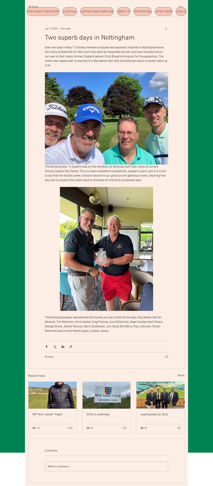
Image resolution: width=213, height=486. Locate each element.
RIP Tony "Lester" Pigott (47, 414)
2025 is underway (98, 414)
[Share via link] (71, 346)
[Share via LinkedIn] (62, 346)
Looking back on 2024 (154, 414)
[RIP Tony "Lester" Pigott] (52, 395)
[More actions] (166, 29)
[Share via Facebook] (46, 346)
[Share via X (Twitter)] (54, 346)
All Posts (33, 6)
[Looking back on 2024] (160, 395)
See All (181, 375)
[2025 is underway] (107, 395)
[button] (180, 6)
